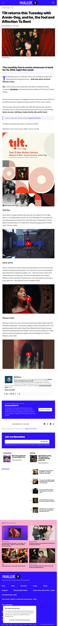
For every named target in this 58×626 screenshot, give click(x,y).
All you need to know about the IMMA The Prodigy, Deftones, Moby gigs (46, 472)
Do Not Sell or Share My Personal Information (19, 620)
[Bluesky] (13, 394)
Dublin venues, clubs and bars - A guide (44, 590)
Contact (35, 586)
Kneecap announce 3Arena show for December (13, 566)
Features (25, 624)
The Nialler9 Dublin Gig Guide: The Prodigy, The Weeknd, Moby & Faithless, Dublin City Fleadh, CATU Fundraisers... (14, 545)
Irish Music (21, 624)
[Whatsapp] (9, 394)
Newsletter (24, 586)
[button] (3, 2)
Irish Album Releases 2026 (9, 595)
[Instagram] (4, 394)
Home (3, 586)
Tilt (3, 87)
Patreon (45, 586)
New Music (16, 624)
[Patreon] (11, 394)
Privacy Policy (40, 444)
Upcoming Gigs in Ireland (20, 590)
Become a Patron (45, 409)
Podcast (6, 624)
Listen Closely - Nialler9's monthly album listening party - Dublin (19, 599)
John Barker (14, 89)
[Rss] (19, 394)
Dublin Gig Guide (5, 541)
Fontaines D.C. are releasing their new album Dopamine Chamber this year (46, 510)
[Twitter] (17, 394)
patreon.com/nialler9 (10, 389)
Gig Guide (30, 624)
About (13, 586)
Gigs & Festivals (6, 7)
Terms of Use (47, 444)
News (12, 7)
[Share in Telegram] (50, 424)
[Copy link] (53, 424)
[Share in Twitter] (47, 424)
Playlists (11, 624)
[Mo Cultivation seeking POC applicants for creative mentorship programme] (41, 458)
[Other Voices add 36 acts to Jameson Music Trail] (15, 458)
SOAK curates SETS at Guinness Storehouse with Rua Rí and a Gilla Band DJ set (41, 566)
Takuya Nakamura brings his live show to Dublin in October (47, 500)
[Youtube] (7, 394)
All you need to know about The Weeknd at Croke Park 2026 (46, 491)
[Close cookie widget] (34, 608)
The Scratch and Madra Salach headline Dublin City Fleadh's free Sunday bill (47, 481)
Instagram (4, 590)
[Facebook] (15, 394)
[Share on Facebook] (44, 424)
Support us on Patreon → (35, 118)
